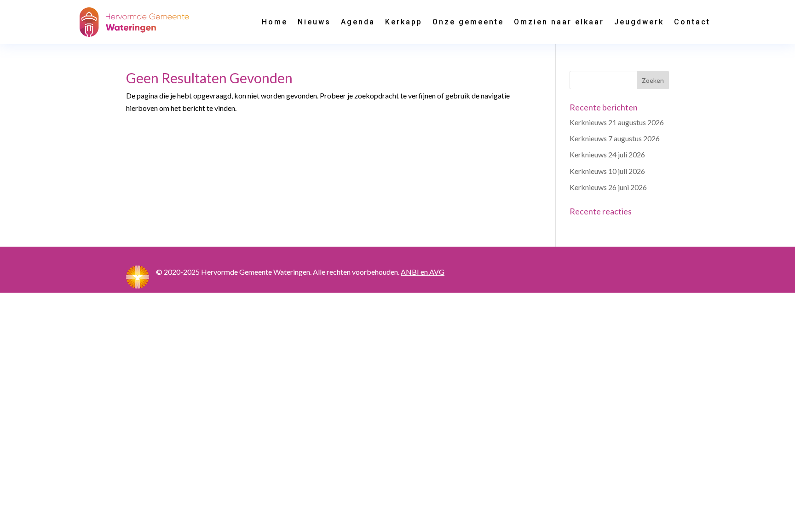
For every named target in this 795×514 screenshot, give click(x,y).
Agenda (358, 21)
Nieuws (314, 21)
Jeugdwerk (639, 21)
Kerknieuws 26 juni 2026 (608, 187)
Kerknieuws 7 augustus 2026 (615, 138)
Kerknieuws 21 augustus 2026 (617, 122)
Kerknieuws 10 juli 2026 (607, 171)
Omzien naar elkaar (559, 21)
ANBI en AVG (422, 271)
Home (275, 21)
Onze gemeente (468, 21)
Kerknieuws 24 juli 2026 (607, 154)
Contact (692, 21)
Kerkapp (403, 21)
